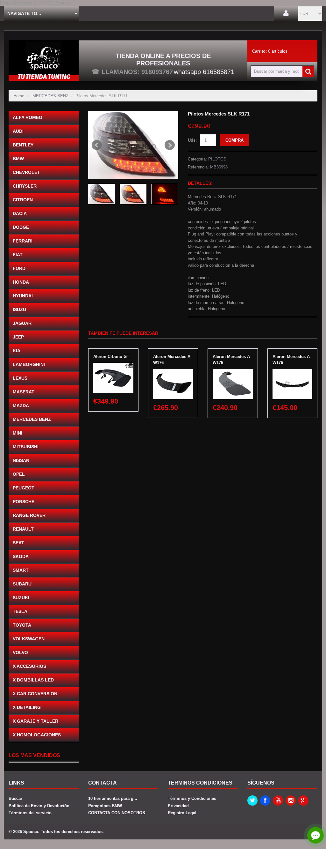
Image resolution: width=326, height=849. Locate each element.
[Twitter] (252, 800)
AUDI (18, 131)
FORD (19, 268)
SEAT (18, 542)
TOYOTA (22, 625)
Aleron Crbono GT (111, 356)
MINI (17, 433)
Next (170, 145)
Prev (97, 145)
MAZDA (21, 405)
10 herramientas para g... (112, 798)
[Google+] (303, 800)
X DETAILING (27, 707)
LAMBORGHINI (29, 364)
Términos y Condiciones (192, 798)
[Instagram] (291, 800)
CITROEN (23, 199)
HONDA (21, 282)
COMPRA (234, 140)
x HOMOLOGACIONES (37, 734)
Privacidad (178, 805)
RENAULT (23, 529)
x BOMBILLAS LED (33, 679)
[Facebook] (265, 800)
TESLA (20, 611)
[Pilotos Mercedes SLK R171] (133, 145)
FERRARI (22, 240)
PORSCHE (23, 501)
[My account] (286, 13)
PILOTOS (217, 159)
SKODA (21, 556)
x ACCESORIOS (29, 666)
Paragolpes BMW (105, 805)
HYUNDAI (23, 295)
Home (18, 95)
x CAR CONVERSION (35, 693)
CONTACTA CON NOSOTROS (116, 812)
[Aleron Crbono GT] (113, 365)
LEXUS (20, 378)
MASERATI (24, 391)
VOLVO (20, 652)
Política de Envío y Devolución (39, 805)
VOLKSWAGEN (29, 638)
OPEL (19, 474)
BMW (18, 158)
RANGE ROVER (29, 515)
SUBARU (22, 583)
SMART (21, 570)
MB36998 (219, 167)
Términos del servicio (30, 812)
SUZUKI (21, 597)
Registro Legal (182, 812)
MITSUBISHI (26, 446)
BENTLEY (23, 144)
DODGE (21, 227)
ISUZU (19, 309)
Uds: (192, 140)
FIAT (18, 254)
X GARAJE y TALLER (35, 721)
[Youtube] (278, 800)
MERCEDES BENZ (50, 95)
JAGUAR (22, 323)
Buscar (15, 798)
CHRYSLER (25, 186)
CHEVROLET (26, 172)
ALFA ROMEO (27, 117)
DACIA (20, 213)
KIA (16, 350)
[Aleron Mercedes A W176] (173, 372)
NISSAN (21, 460)
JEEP (18, 336)
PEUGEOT (23, 487)
